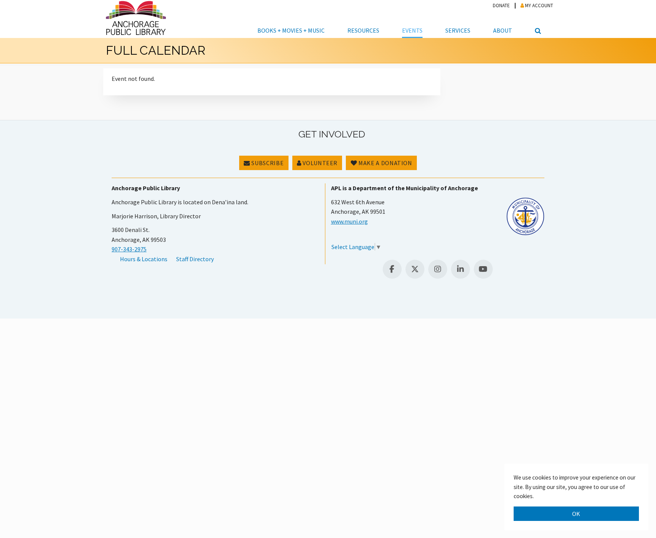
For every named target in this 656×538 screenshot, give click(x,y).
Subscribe (267, 163)
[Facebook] (392, 269)
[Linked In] (460, 269)
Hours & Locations (143, 259)
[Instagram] (437, 269)
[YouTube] (483, 269)
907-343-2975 (129, 249)
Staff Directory (195, 259)
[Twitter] (414, 269)
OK (576, 513)
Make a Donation (384, 163)
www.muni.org (349, 221)
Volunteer (319, 163)
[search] (537, 19)
